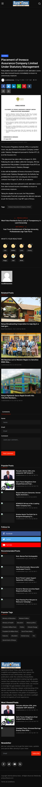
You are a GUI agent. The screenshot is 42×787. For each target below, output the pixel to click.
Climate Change (32, 627)
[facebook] (3, 764)
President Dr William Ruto (10, 631)
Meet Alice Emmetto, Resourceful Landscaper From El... (27, 568)
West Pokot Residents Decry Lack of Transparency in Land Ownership (21, 222)
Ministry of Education (9, 618)
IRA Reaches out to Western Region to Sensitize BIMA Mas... (19, 361)
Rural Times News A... (7, 329)
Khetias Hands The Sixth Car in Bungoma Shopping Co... (26, 515)
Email (3, 427)
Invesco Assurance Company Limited (19, 207)
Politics (22, 627)
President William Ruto (9, 627)
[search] (39, 3)
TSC (34, 636)
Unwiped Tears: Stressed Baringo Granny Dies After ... (28, 729)
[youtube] (14, 764)
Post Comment (8, 453)
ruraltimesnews (6, 284)
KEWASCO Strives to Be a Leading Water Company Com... (27, 504)
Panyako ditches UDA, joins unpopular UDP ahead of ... (25, 472)
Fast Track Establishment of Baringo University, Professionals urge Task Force (21, 230)
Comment (4, 436)
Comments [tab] (6, 412)
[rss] (20, 764)
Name (3, 418)
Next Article (20, 227)
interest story (25, 636)
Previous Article (22, 218)
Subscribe (36, 753)
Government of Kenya (9, 640)
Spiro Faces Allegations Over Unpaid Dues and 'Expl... (26, 483)
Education (20, 623)
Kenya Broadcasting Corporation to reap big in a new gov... (20, 325)
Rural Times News (27, 631)
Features (5, 636)
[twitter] (9, 764)
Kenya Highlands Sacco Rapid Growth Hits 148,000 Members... (17, 397)
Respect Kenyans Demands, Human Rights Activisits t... (28, 494)
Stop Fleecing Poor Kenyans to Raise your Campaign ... (26, 601)
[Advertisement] (21, 30)
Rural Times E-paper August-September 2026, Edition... (26, 579)
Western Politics (24, 618)
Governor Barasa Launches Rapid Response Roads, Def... (27, 590)
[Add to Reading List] (8, 91)
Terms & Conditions (8, 782)
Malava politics (31, 623)
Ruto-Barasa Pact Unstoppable (26, 556)
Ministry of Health (8, 623)
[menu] (2, 3)
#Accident (14, 636)
